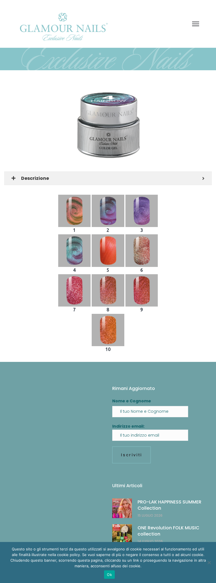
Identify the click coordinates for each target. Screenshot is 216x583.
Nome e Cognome (131, 401)
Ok (109, 574)
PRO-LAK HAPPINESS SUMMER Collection (169, 505)
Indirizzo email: (128, 426)
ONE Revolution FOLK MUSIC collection (168, 531)
